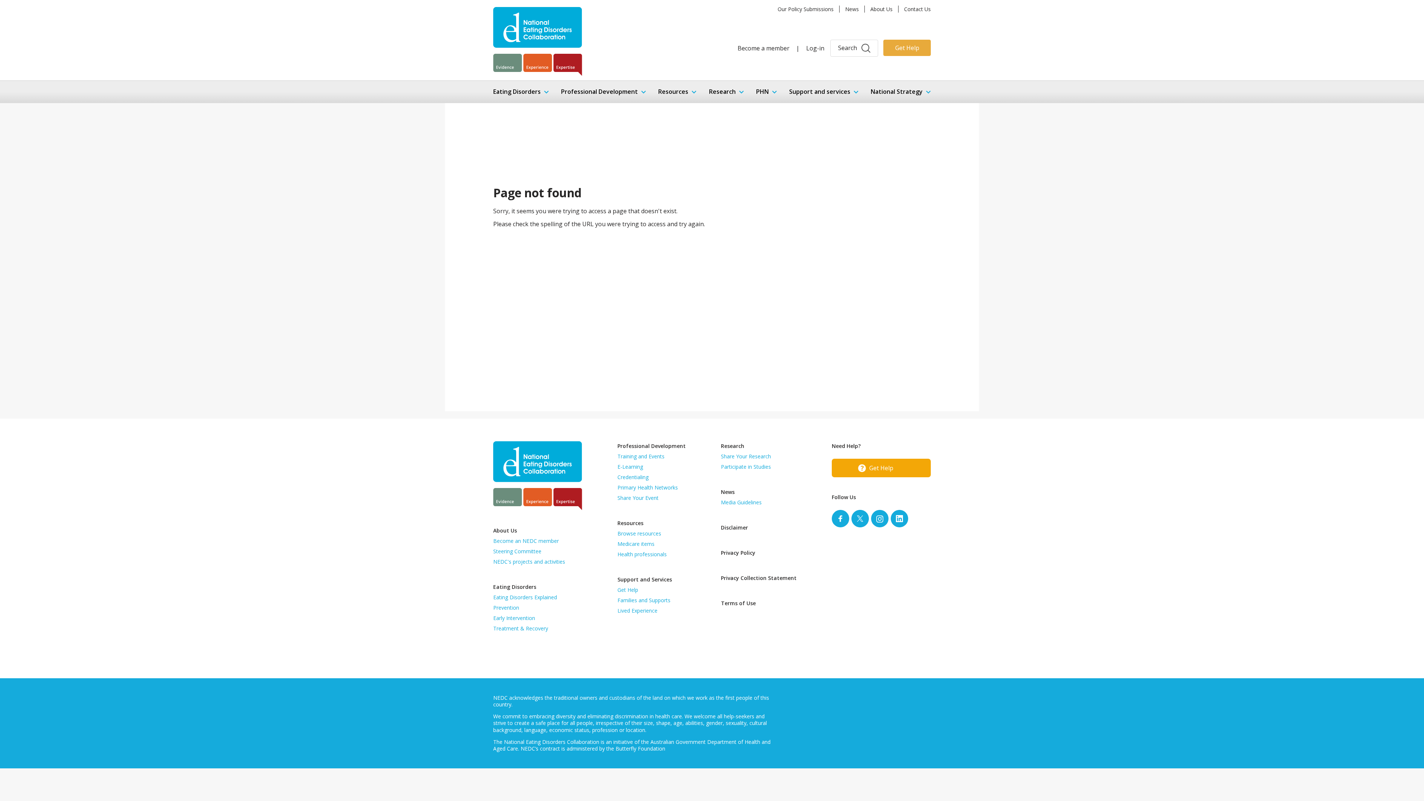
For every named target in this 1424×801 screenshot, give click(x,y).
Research (722, 92)
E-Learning (630, 466)
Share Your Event (638, 497)
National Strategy (897, 92)
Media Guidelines (741, 502)
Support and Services (644, 579)
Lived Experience (637, 610)
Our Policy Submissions (806, 9)
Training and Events (641, 456)
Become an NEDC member (526, 540)
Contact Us (917, 9)
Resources (673, 92)
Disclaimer (734, 527)
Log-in (815, 48)
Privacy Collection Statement (759, 577)
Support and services (819, 92)
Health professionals (642, 554)
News (852, 9)
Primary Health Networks (647, 487)
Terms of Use (738, 603)
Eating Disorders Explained (525, 597)
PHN (762, 92)
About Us (881, 9)
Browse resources (639, 533)
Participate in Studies (746, 466)
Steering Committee (517, 551)
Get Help (907, 48)
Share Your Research (746, 456)
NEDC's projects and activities (529, 561)
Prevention (506, 607)
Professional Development (599, 92)
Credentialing (633, 477)
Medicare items (636, 543)
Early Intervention (514, 618)
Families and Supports (643, 600)
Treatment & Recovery (520, 628)
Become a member (764, 48)
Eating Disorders (517, 92)
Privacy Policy (738, 552)
